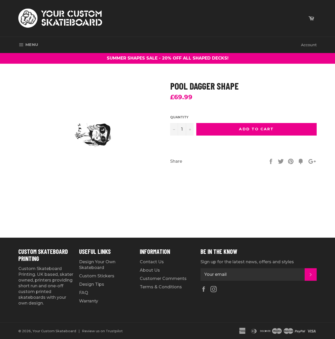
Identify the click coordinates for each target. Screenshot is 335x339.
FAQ (83, 292)
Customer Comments (163, 278)
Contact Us (152, 261)
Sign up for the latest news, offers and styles (247, 261)
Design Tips (91, 284)
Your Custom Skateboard (54, 331)
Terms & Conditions (161, 286)
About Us (150, 270)
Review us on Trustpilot (102, 331)
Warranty (88, 301)
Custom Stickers (96, 275)
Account (309, 45)
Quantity (179, 117)
